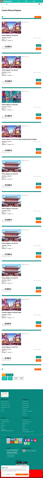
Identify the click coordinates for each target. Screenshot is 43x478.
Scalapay (23, 425)
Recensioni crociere (25, 419)
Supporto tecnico (25, 401)
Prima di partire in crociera (5, 403)
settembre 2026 (4, 378)
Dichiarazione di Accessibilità (27, 411)
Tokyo (7, 40)
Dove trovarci (3, 425)
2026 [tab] (4, 374)
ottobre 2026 (10, 378)
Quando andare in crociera (5, 407)
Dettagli (38, 45)
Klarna (23, 427)
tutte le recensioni (5, 396)
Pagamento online (25, 423)
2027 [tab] (7, 374)
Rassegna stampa (25, 429)
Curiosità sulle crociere (5, 401)
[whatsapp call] (26, 1)
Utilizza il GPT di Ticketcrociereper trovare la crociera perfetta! (31, 451)
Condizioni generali (25, 403)
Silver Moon (4, 37)
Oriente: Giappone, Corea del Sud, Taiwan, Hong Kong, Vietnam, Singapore (19, 139)
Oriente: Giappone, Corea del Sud (10, 35)
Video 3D (2, 409)
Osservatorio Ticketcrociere (27, 421)
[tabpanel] (21, 378)
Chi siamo (2, 423)
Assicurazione (24, 409)
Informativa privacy (25, 405)
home (3, 7)
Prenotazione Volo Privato (5, 421)
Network (2, 427)
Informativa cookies (25, 407)
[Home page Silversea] (37, 37)
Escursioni (2, 411)
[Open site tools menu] (41, 1)
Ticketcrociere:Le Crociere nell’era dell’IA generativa (7, 430)
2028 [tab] (11, 374)
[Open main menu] (41, 4)
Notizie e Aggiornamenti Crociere (28, 431)
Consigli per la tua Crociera (5, 405)
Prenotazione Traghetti (5, 419)
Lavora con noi (24, 415)
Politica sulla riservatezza (24, 466)
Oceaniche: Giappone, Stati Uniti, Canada (11, 312)
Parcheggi (24, 413)
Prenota (38, 49)
